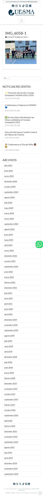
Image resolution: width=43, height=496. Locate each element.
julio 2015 (8, 452)
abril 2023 (8, 245)
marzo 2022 (9, 277)
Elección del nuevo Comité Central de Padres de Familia (21, 133)
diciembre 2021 (10, 288)
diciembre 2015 (10, 431)
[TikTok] (23, 6)
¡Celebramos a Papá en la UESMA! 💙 (20, 106)
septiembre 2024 (11, 192)
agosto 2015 (9, 447)
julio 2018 (8, 362)
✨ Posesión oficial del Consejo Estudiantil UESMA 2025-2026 (19, 94)
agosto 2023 (9, 229)
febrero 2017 (9, 405)
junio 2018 (8, 367)
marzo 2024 (9, 213)
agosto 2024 (9, 197)
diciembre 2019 (10, 320)
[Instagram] (16, 6)
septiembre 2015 (11, 442)
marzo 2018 (9, 373)
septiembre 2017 (11, 399)
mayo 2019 (8, 346)
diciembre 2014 (10, 463)
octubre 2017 (9, 394)
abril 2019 (8, 351)
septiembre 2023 (11, 224)
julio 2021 (8, 293)
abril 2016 (8, 421)
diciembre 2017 (10, 383)
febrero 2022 (9, 282)
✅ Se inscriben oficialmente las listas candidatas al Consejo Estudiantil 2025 (19, 120)
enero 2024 (9, 219)
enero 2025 (9, 176)
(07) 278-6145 (33, 1)
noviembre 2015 (11, 437)
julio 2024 (8, 202)
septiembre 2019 (11, 330)
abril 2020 (8, 314)
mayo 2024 (8, 208)
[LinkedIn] (30, 6)
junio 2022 (8, 272)
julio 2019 (8, 341)
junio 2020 (8, 309)
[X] (20, 6)
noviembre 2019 (11, 325)
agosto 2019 (9, 335)
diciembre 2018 (10, 357)
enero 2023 (9, 250)
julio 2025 (8, 165)
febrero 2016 (9, 426)
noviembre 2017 (11, 389)
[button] (21, 20)
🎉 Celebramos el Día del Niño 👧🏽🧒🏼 (20, 145)
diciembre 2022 (10, 256)
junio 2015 (8, 458)
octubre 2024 (9, 187)
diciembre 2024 (10, 181)
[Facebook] (13, 6)
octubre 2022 (9, 261)
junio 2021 (8, 298)
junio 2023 (8, 234)
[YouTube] (27, 6)
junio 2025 (8, 171)
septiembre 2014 (11, 474)
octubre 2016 (9, 410)
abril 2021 (8, 304)
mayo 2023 (8, 240)
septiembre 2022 (11, 266)
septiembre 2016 (11, 415)
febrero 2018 (9, 378)
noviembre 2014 (11, 468)
